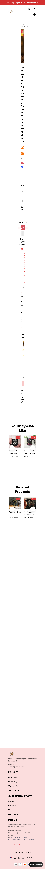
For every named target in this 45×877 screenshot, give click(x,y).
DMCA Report (31, 858)
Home (23, 22)
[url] (11, 764)
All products (24, 24)
